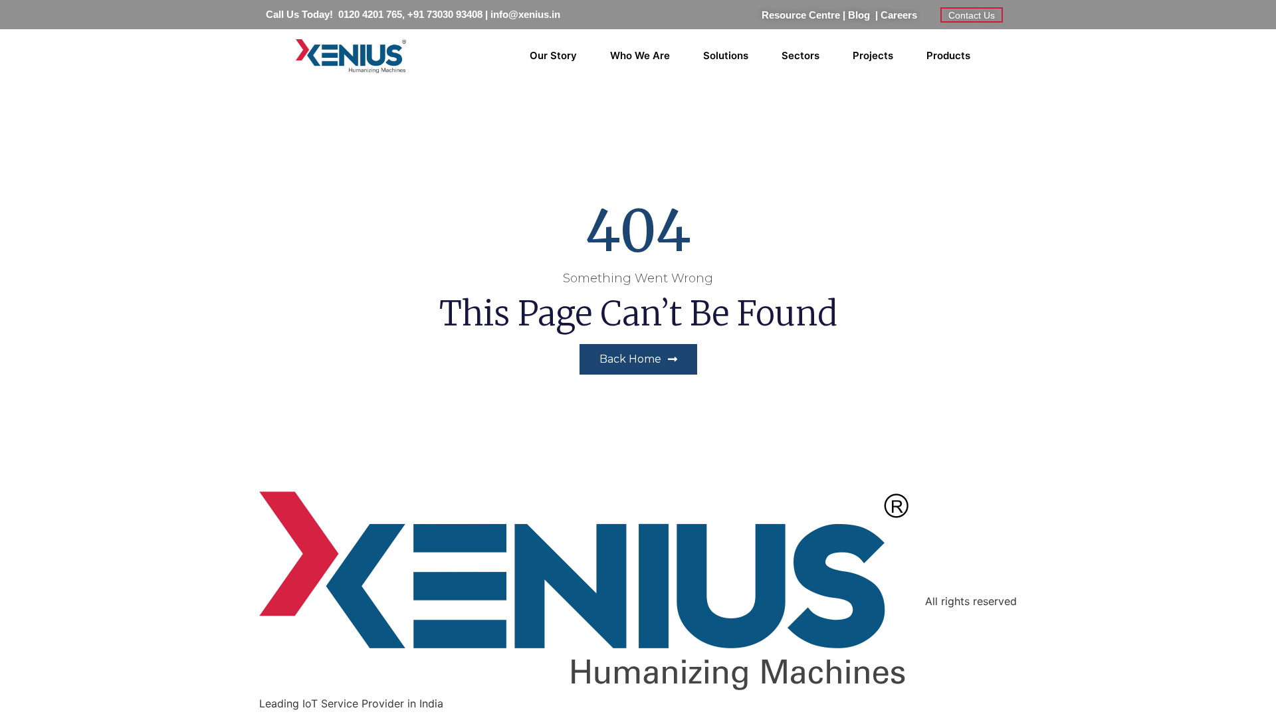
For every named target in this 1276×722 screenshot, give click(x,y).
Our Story (553, 55)
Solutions (725, 55)
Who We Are (640, 55)
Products (948, 55)
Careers (899, 15)
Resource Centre (801, 15)
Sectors (800, 55)
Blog (861, 15)
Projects (873, 55)
